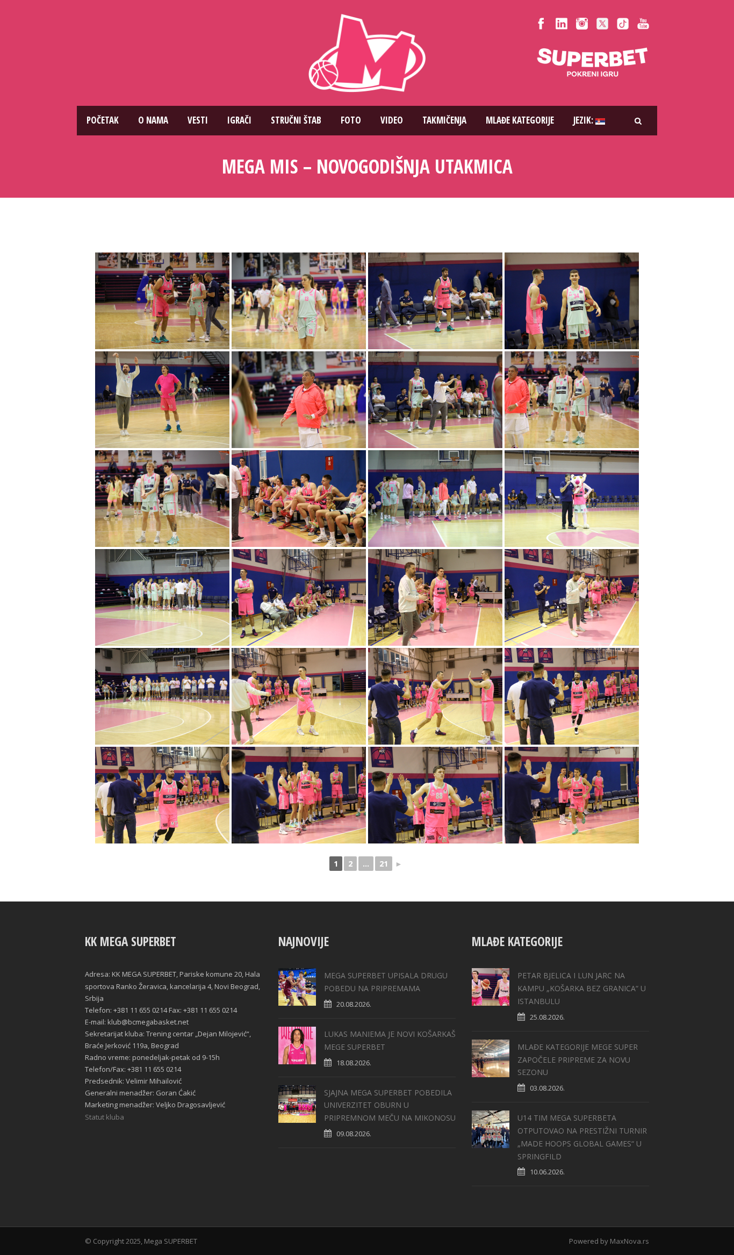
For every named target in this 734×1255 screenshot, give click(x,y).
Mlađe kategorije (520, 120)
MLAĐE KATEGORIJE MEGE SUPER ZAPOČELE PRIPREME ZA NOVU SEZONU (577, 1060)
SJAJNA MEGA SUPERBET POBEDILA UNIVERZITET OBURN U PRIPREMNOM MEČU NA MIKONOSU (390, 1105)
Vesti (198, 120)
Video (391, 120)
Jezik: (584, 120)
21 (383, 864)
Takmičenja (444, 120)
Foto (351, 120)
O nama (153, 120)
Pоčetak (103, 120)
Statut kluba (104, 1117)
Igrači (239, 120)
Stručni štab (296, 120)
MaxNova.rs (629, 1241)
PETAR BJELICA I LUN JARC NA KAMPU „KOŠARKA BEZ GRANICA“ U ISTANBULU (581, 988)
